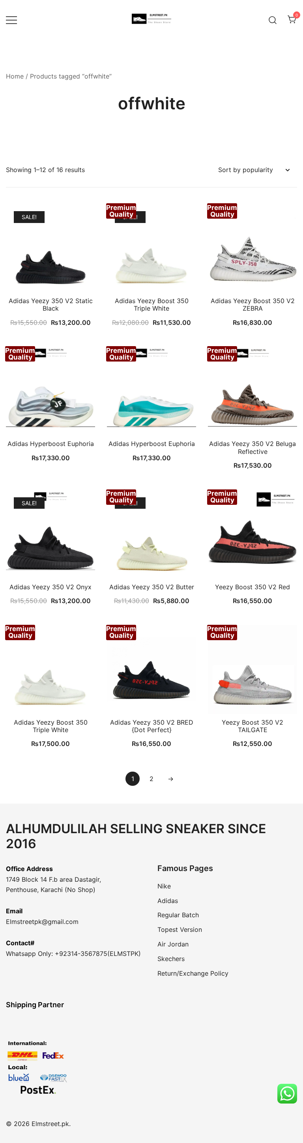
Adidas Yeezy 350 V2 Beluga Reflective (252, 447)
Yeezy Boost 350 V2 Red (252, 587)
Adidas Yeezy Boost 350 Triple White (152, 304)
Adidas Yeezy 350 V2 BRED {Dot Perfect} (151, 726)
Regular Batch (178, 915)
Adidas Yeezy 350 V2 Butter (151, 587)
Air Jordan (173, 944)
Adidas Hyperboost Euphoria (50, 444)
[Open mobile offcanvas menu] (11, 20)
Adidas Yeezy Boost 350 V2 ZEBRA (253, 304)
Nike (164, 886)
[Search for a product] (273, 19)
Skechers (171, 959)
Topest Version (179, 929)
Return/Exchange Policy (192, 973)
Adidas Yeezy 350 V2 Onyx (50, 587)
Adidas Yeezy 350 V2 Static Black (51, 304)
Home (15, 76)
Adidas (167, 901)
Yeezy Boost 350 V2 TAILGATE (252, 726)
